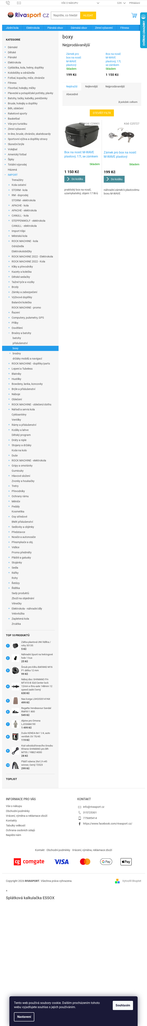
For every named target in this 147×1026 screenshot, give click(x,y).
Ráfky (15, 572)
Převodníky (18, 491)
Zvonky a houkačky (23, 481)
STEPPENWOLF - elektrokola (28, 220)
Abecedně (72, 94)
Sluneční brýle (16, 144)
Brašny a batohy (21, 333)
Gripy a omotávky (22, 465)
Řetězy (16, 583)
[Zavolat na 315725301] (11, 2)
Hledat (88, 15)
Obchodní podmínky (18, 811)
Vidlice (15, 547)
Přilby (15, 322)
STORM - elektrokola (24, 200)
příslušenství (20, 343)
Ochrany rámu (20, 496)
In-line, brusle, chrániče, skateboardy (29, 133)
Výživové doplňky (22, 297)
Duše (15, 455)
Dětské (12, 52)
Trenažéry (17, 179)
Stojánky (17, 562)
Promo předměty (22, 552)
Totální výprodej (17, 164)
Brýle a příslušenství (23, 389)
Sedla (15, 567)
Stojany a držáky (21, 445)
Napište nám (13, 835)
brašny (17, 353)
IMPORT (13, 174)
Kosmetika (18, 511)
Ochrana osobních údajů (20, 830)
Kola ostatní (19, 184)
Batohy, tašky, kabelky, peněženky (27, 98)
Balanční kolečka (22, 302)
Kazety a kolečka (22, 271)
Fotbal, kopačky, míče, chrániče (26, 77)
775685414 (90, 818)
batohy (17, 338)
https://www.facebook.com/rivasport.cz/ (107, 823)
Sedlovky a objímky (23, 526)
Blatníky (16, 373)
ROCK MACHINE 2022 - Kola (28, 261)
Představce (18, 532)
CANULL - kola (20, 215)
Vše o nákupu (69, 3)
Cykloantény (19, 414)
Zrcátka (16, 623)
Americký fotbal (17, 154)
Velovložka (18, 613)
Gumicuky (18, 470)
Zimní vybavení (16, 128)
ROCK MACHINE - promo (26, 307)
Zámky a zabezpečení (24, 292)
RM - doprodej (20, 195)
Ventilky (16, 419)
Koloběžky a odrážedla (21, 72)
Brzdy (15, 286)
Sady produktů (20, 593)
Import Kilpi (18, 231)
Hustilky (16, 378)
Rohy (15, 577)
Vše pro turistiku (17, 123)
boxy (15, 348)
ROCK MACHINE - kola (25, 241)
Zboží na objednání (23, 598)
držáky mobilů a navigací (27, 358)
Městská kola (19, 235)
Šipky (11, 159)
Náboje (16, 394)
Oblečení (17, 399)
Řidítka (16, 588)
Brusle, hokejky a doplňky (23, 103)
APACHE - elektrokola (24, 210)
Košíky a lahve (20, 429)
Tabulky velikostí (15, 825)
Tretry (15, 485)
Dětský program (21, 434)
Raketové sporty (17, 113)
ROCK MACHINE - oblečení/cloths (31, 404)
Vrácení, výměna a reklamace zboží (26, 815)
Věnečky (17, 603)
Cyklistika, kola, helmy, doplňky (26, 67)
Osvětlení (17, 327)
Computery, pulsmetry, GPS (28, 317)
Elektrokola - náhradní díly (27, 608)
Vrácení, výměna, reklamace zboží (92, 850)
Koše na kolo (19, 450)
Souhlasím (123, 1005)
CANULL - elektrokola (24, 225)
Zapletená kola (20, 618)
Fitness (12, 82)
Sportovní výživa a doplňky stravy (27, 139)
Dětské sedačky (21, 276)
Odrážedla (18, 246)
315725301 (90, 812)
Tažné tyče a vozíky (23, 282)
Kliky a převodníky (22, 266)
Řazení (16, 312)
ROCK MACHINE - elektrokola (29, 460)
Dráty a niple (19, 440)
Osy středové (19, 516)
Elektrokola (14, 62)
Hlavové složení (21, 475)
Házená (12, 169)
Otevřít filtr (102, 112)
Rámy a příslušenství (24, 424)
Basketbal (14, 118)
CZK (119, 3)
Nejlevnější (91, 86)
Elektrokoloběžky (22, 251)
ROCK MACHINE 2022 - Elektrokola (32, 256)
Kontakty (11, 820)
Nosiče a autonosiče (24, 537)
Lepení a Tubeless (22, 368)
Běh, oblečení (15, 108)
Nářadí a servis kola (23, 409)
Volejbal (12, 149)
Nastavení (24, 1017)
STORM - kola (20, 190)
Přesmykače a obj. (22, 542)
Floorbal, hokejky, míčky (22, 87)
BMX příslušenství (22, 521)
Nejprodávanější (115, 86)
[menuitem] (12, 28)
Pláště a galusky (21, 557)
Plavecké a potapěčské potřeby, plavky (30, 93)
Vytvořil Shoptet (131, 880)
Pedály (16, 506)
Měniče (16, 501)
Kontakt (40, 850)
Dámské (12, 47)
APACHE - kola (20, 205)
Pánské (12, 57)
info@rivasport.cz (93, 806)
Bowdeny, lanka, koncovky (27, 383)
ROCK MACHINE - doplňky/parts (31, 363)
